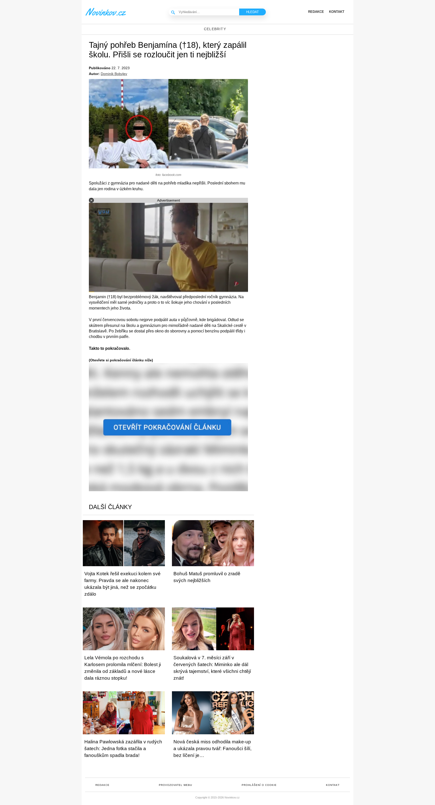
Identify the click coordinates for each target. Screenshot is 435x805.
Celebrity (215, 29)
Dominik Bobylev (114, 74)
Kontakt (333, 785)
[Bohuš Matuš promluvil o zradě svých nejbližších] (213, 543)
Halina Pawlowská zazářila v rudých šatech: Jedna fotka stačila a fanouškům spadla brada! (123, 748)
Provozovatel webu (175, 785)
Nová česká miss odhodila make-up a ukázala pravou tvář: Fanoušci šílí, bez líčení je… (212, 748)
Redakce (102, 785)
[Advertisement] (310, 75)
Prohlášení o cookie (259, 785)
